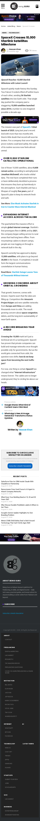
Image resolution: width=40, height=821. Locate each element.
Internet (8, 724)
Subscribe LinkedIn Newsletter (20, 466)
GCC (6, 795)
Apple (7, 760)
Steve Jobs (9, 708)
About (7, 635)
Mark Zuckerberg (12, 700)
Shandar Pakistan (12, 815)
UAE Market (9, 655)
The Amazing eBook (12, 663)
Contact (8, 639)
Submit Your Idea (11, 779)
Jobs (7, 783)
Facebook (9, 736)
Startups (8, 775)
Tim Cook (8, 712)
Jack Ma (8, 693)
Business (8, 807)
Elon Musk (9, 689)
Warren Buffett (11, 716)
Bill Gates (8, 685)
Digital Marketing (11, 651)
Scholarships (10, 787)
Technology (9, 744)
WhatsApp (9, 728)
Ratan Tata (9, 704)
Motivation (9, 681)
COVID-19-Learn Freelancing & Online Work (19, 672)
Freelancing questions (14, 667)
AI (23, 724)
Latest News (28, 744)
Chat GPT (8, 752)
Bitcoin (8, 732)
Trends (7, 756)
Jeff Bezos (9, 697)
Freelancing (9, 647)
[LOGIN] (37, 6)
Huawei (8, 768)
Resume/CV (9, 659)
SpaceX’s (27, 127)
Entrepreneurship (12, 811)
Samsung (8, 763)
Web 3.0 (8, 748)
